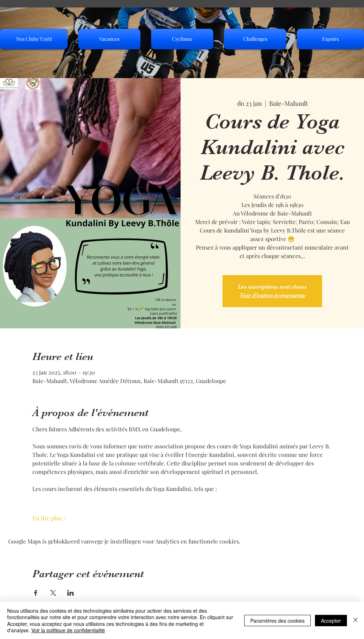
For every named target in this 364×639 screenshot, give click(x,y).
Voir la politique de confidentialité (68, 630)
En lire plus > (49, 518)
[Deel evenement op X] (53, 593)
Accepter (331, 620)
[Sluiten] (355, 620)
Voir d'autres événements (272, 295)
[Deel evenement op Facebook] (35, 593)
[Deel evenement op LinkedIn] (70, 593)
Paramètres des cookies (277, 620)
